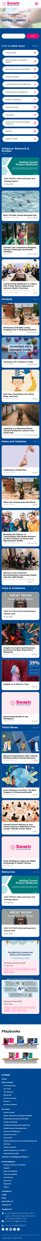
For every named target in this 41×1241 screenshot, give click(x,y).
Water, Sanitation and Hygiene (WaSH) (17, 1115)
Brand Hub (7, 1095)
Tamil (6, 972)
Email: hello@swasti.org (16, 1221)
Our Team (7, 1089)
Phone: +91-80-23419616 (15, 1225)
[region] (20, 96)
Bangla (14, 1007)
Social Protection (10, 1134)
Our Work (6, 1109)
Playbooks (7, 1184)
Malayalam (26, 969)
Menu (36, 4)
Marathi (33, 969)
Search (33, 36)
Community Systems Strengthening (16, 1125)
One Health (7, 1138)
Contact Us (6, 1205)
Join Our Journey (9, 1098)
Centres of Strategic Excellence (15, 1157)
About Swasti (7, 1082)
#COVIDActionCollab (11, 1153)
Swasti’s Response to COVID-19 (14, 1150)
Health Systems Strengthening (14, 1128)
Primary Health (9, 1112)
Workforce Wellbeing (11, 1131)
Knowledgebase (8, 1162)
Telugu (12, 972)
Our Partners (8, 1092)
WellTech (6, 1144)
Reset (35, 46)
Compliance (7, 1191)
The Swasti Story (9, 1085)
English (6, 969)
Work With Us (7, 1201)
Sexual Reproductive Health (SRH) (16, 1119)
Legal (4, 1195)
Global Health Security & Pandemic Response (20, 1141)
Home (3, 14)
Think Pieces (8, 1177)
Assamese (7, 1007)
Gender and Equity (10, 1122)
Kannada (18, 969)
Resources (7, 1180)
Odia (14, 1010)
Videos (6, 1187)
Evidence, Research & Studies (14, 1165)
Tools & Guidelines (10, 1174)
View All (5, 153)
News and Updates (10, 1171)
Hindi (12, 969)
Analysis (6, 1168)
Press (4, 1198)
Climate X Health (9, 1147)
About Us (6, 1101)
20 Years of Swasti (10, 1104)
